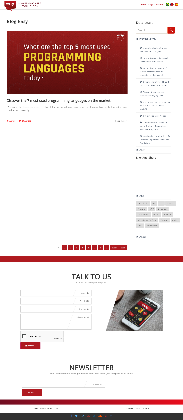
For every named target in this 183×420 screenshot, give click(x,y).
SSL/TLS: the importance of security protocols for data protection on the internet (153, 71)
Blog (150, 4)
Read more (120, 121)
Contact (159, 4)
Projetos (167, 214)
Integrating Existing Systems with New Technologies (153, 50)
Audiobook (152, 225)
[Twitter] (76, 416)
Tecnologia (143, 203)
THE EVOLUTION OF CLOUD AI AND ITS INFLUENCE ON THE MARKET (155, 105)
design (175, 220)
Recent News (148, 39)
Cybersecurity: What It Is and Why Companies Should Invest (154, 84)
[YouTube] (88, 416)
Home (143, 4)
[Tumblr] (111, 416)
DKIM (140, 225)
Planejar (141, 209)
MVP (152, 209)
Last (123, 247)
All (142, 149)
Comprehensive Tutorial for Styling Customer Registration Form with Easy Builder (153, 126)
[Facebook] (71, 416)
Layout (156, 214)
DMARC (170, 203)
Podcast (164, 220)
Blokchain (162, 209)
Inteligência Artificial (147, 220)
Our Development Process (154, 116)
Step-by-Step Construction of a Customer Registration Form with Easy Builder (155, 139)
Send (33, 392)
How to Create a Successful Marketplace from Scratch (154, 60)
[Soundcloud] (100, 416)
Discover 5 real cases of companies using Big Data (152, 94)
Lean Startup (143, 214)
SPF (153, 203)
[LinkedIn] (94, 416)
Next (114, 247)
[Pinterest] (106, 416)
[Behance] (83, 416)
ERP (161, 203)
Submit (31, 345)
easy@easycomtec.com (47, 408)
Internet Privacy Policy (138, 408)
